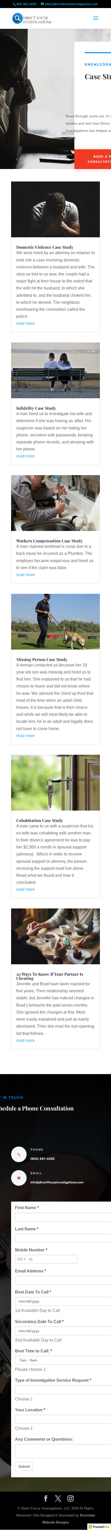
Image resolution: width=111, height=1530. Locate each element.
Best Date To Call (33, 1292)
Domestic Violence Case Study (44, 247)
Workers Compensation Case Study (49, 540)
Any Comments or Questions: (44, 1439)
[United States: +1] (21, 1259)
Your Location (30, 1410)
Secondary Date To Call (39, 1321)
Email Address (30, 1271)
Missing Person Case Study (41, 659)
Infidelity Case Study (36, 408)
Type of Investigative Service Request (53, 1380)
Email (36, 1173)
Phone (36, 1149)
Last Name (26, 1229)
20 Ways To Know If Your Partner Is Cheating (49, 976)
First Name (27, 1207)
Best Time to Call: (33, 1351)
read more (25, 323)
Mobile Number (31, 1250)
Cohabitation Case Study (39, 820)
